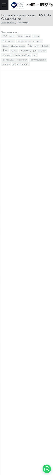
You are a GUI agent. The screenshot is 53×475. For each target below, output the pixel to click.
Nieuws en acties (7, 23)
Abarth (36, 36)
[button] (47, 469)
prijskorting (25, 50)
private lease (39, 50)
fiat (30, 45)
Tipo (35, 55)
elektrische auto (18, 46)
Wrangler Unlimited (21, 64)
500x (27, 36)
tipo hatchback (9, 60)
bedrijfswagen (24, 41)
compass (37, 41)
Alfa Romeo (8, 41)
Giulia (37, 46)
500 (5, 36)
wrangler (6, 64)
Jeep (5, 50)
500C (12, 36)
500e (19, 36)
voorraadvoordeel (38, 60)
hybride (45, 46)
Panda (14, 50)
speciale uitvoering (22, 55)
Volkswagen (22, 60)
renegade (7, 55)
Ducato (5, 46)
